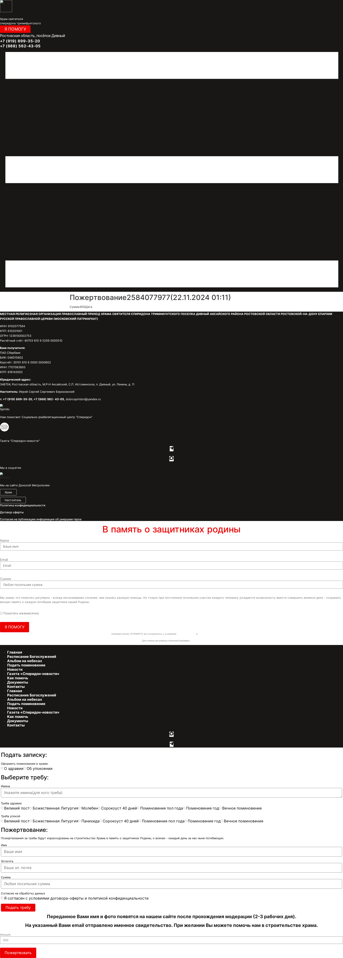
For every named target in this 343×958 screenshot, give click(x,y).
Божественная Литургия (55, 808)
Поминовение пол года (161, 808)
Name (4, 540)
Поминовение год (202, 808)
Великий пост (16, 808)
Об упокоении (40, 768)
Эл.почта (7, 861)
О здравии (13, 768)
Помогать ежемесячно (21, 613)
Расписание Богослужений (31, 656)
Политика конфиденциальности (22, 505)
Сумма (5, 578)
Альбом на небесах (24, 661)
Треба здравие (11, 803)
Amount (5, 934)
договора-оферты (186, 633)
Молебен (89, 808)
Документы (17, 682)
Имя (4, 845)
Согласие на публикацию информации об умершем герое (40, 519)
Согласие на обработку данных (23, 893)
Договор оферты (12, 512)
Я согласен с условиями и (76, 898)
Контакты (16, 686)
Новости (15, 669)
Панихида (90, 821)
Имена (5, 786)
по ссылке (195, 640)
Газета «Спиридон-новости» (33, 674)
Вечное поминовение (242, 808)
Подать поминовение (26, 665)
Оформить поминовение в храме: (24, 763)
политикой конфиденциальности (215, 633)
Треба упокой (10, 816)
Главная (14, 652)
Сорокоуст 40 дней (119, 808)
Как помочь (17, 678)
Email (4, 559)
